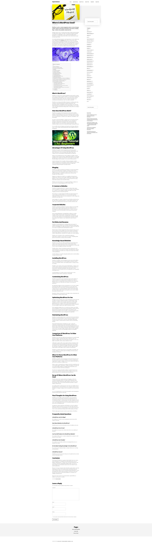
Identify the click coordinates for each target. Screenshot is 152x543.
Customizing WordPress (57, 75)
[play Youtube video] (65, 137)
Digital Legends (89, 59)
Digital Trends (89, 64)
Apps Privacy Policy (90, 40)
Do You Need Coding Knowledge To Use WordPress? (62, 87)
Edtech (88, 68)
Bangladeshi (89, 46)
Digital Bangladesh (90, 53)
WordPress (62, 40)
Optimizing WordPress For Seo (58, 76)
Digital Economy (89, 55)
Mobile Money (89, 81)
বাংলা (87, 101)
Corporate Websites (56, 71)
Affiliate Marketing (90, 33)
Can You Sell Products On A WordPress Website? (61, 85)
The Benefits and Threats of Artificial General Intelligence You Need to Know (92, 132)
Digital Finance (89, 57)
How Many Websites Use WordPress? (60, 83)
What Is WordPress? (56, 66)
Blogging (54, 69)
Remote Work (89, 92)
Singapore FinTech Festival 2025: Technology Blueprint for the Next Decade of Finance (92, 119)
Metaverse (88, 79)
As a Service (89, 42)
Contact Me (76, 531)
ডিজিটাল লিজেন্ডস (88, 99)
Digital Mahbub (56, 1)
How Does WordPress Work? (57, 67)
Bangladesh (88, 44)
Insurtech (88, 75)
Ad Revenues (89, 31)
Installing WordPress (56, 74)
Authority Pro (59, 541)
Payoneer (88, 86)
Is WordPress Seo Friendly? (58, 86)
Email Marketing (89, 70)
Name (53, 502)
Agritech (88, 35)
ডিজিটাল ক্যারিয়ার (88, 97)
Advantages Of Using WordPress (58, 68)
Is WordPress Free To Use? (58, 84)
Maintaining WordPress (57, 77)
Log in (72, 541)
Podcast (88, 90)
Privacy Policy (76, 533)
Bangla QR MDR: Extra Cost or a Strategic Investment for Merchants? (92, 115)
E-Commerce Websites (56, 70)
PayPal (88, 88)
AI (87, 37)
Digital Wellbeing (89, 66)
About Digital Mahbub (76, 529)
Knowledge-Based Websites (57, 73)
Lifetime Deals (89, 77)
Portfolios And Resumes (56, 72)
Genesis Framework (64, 541)
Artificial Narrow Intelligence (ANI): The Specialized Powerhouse (91, 128)
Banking (88, 48)
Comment (54, 487)
